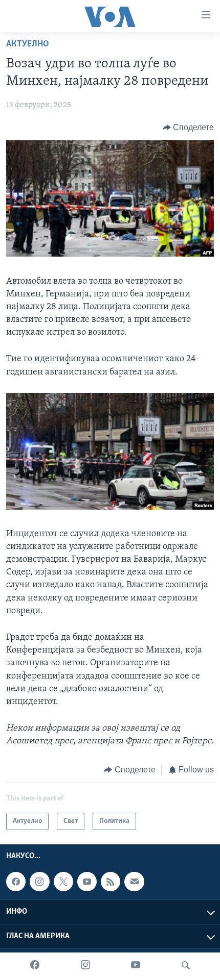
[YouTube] (135, 965)
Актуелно (27, 44)
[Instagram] (85, 965)
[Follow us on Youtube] (87, 881)
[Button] (188, 127)
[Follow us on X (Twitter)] (63, 881)
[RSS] (110, 881)
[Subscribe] (134, 881)
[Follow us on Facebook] (16, 881)
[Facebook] (35, 965)
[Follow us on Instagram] (39, 881)
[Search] (185, 965)
